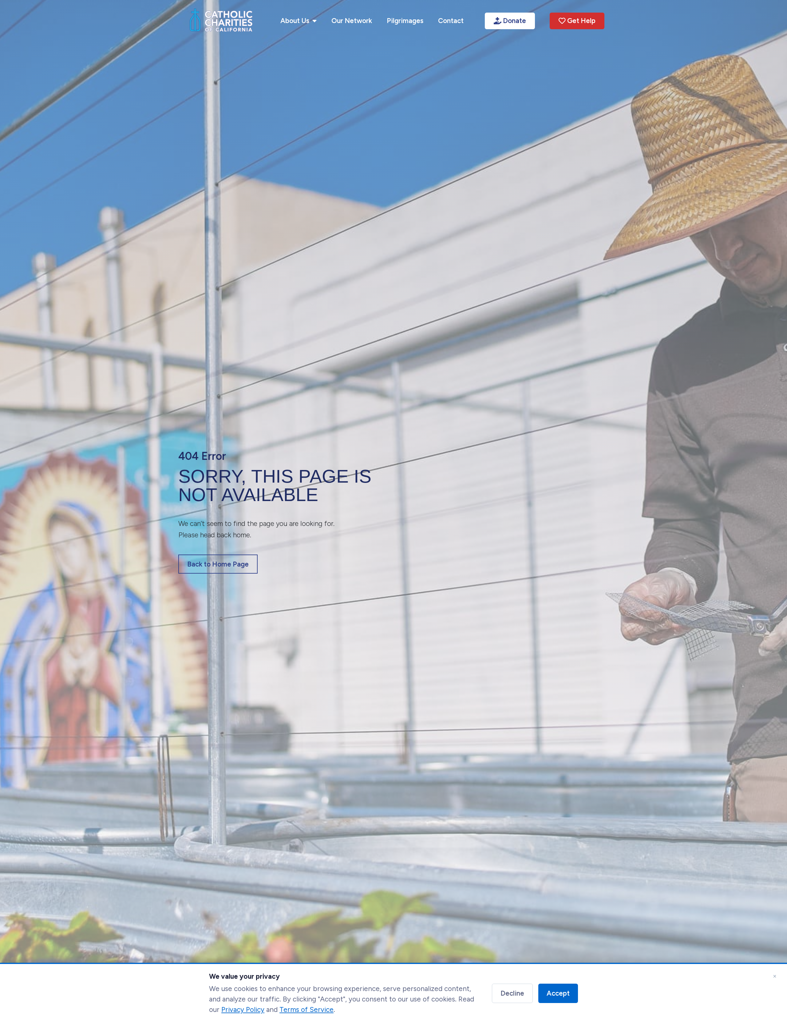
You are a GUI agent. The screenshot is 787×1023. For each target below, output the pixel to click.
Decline (512, 993)
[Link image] (221, 21)
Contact (451, 21)
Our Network (351, 21)
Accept (558, 993)
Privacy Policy (242, 1009)
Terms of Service (306, 1009)
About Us (294, 21)
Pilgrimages (405, 21)
